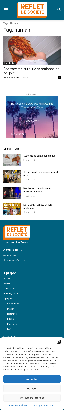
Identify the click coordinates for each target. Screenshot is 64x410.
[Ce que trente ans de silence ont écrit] (12, 176)
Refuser (32, 388)
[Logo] (32, 10)
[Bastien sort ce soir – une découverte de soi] (12, 193)
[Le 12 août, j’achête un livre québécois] (12, 209)
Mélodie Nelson (11, 77)
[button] (59, 341)
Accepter (32, 379)
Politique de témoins (19, 405)
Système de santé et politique (39, 155)
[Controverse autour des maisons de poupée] (32, 50)
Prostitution (9, 63)
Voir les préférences (32, 397)
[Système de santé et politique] (12, 160)
